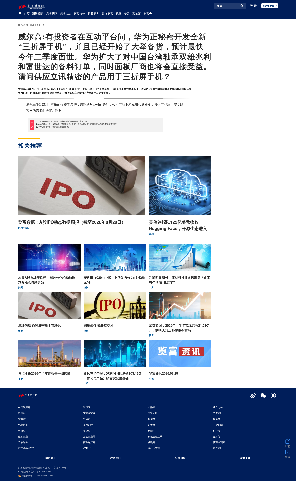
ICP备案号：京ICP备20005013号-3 (35, 471)
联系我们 (115, 458)
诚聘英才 (245, 458)
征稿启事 (180, 458)
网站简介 (50, 458)
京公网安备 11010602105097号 (37, 475)
